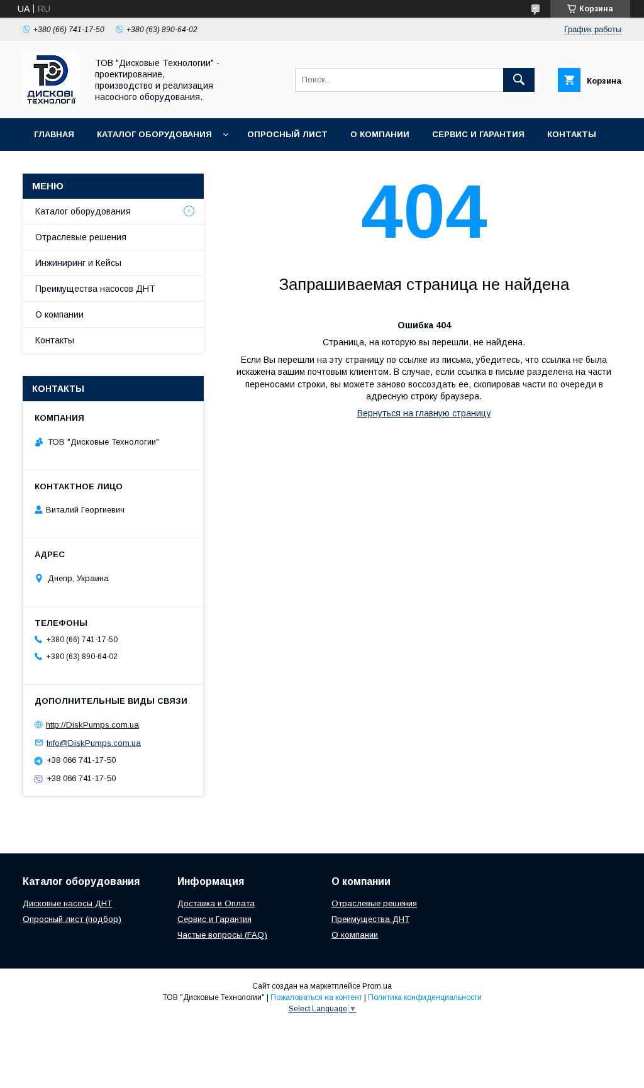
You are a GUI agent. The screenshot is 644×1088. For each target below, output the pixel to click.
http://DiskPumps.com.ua (92, 725)
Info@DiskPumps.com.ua (94, 742)
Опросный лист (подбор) (72, 919)
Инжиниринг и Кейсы (78, 263)
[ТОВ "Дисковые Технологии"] (51, 102)
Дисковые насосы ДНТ (67, 903)
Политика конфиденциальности (425, 997)
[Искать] (519, 80)
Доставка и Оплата (216, 903)
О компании (379, 134)
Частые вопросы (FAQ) (222, 935)
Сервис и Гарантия (478, 134)
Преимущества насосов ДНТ (95, 289)
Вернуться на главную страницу (424, 413)
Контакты (571, 134)
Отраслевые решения (80, 237)
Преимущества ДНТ (370, 919)
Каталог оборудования (154, 134)
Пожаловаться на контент (316, 997)
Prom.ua (377, 986)
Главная (54, 134)
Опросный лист (287, 134)
